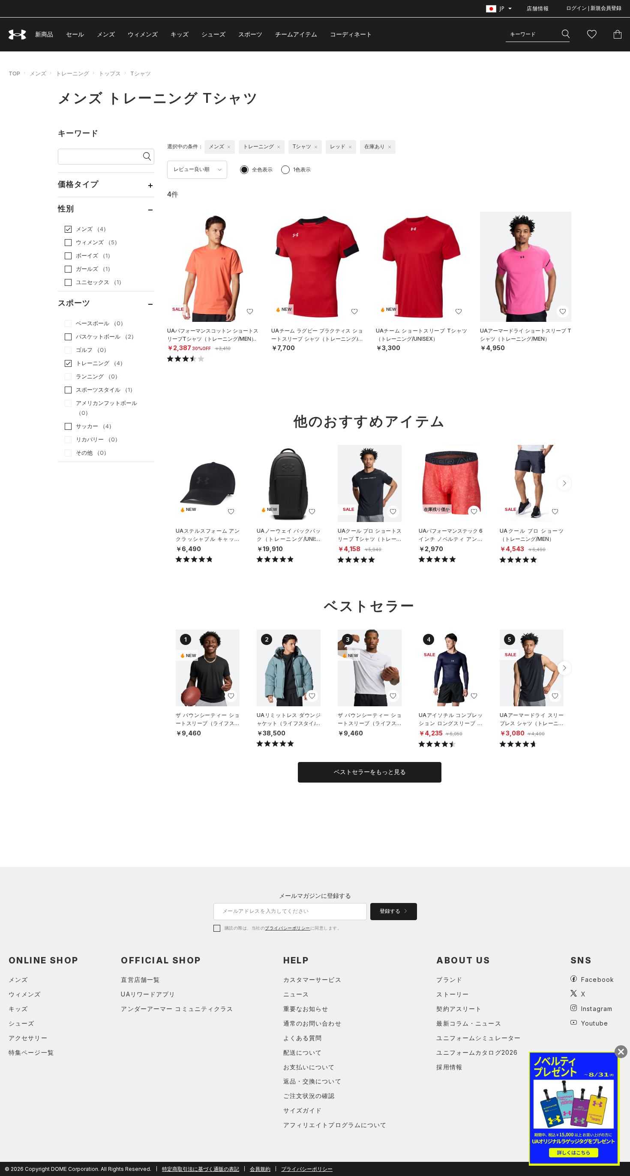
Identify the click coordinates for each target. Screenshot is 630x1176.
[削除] (228, 147)
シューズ (213, 34)
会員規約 (260, 1169)
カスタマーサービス (312, 979)
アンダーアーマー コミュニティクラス (177, 1008)
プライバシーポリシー (287, 927)
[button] (564, 483)
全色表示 (262, 169)
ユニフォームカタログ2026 (477, 1052)
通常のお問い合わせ (312, 1023)
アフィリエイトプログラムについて (335, 1124)
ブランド (449, 979)
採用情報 (449, 1067)
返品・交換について (312, 1081)
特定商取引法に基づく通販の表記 (200, 1169)
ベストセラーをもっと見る (370, 771)
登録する (391, 911)
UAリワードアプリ (148, 994)
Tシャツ (140, 73)
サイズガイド (302, 1110)
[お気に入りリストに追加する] (250, 312)
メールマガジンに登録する (315, 895)
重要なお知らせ (306, 1008)
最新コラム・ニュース (468, 1023)
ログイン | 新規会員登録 (593, 8)
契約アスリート (459, 1008)
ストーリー (452, 994)
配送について (302, 1052)
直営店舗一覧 (140, 979)
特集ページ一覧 (31, 1052)
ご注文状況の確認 (309, 1095)
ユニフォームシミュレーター (478, 1037)
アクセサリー (28, 1037)
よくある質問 (302, 1037)
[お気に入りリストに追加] (231, 512)
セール (75, 34)
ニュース (296, 994)
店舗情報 (538, 8)
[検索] (566, 34)
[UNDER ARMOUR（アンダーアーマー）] (17, 34)
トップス (110, 73)
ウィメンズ (143, 34)
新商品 (44, 34)
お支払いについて (309, 1067)
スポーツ (250, 34)
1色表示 (302, 169)
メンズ (106, 34)
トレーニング (72, 73)
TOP (14, 73)
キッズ (180, 34)
